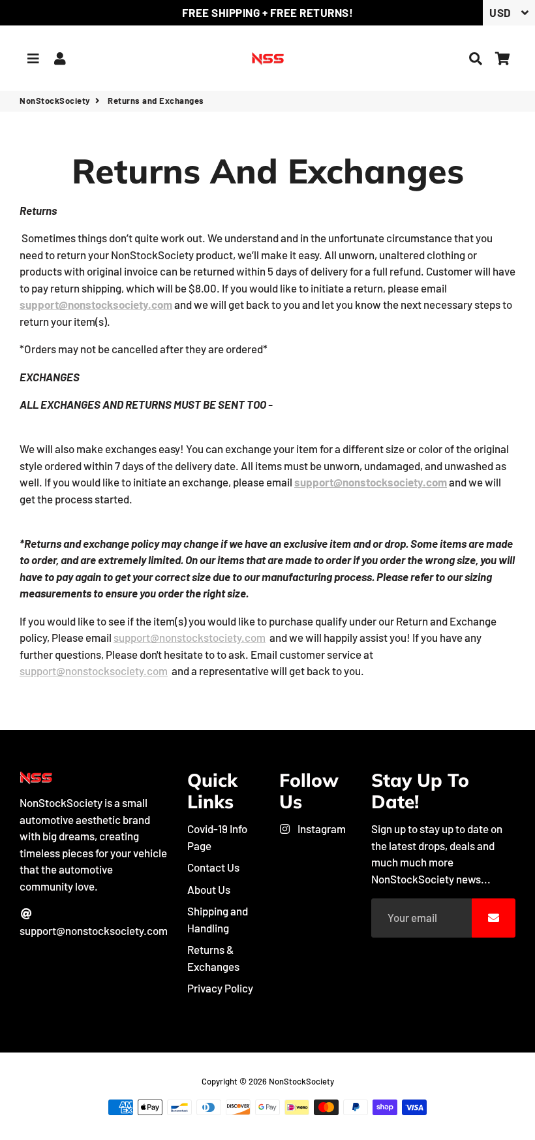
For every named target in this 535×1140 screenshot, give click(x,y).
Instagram (321, 828)
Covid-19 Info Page (217, 837)
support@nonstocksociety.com (94, 930)
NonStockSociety (55, 100)
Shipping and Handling (217, 919)
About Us (208, 889)
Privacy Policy (220, 987)
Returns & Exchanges (213, 958)
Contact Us (213, 867)
